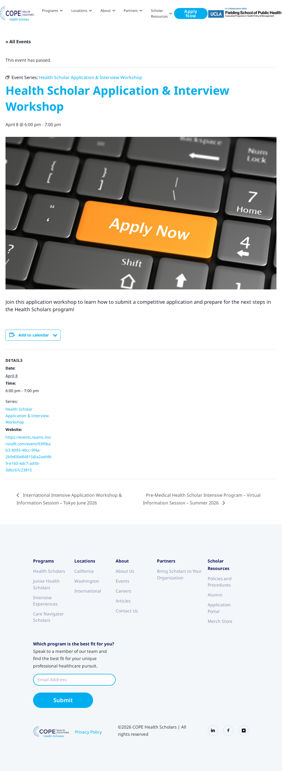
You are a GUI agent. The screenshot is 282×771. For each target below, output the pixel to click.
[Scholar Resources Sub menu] (171, 13)
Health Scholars (49, 571)
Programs (50, 10)
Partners (131, 10)
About (106, 10)
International (87, 591)
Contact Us (127, 611)
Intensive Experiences (45, 600)
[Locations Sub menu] (90, 10)
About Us (125, 571)
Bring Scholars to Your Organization (179, 574)
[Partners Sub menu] (141, 10)
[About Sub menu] (114, 10)
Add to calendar (33, 335)
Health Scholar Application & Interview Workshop (27, 415)
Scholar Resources (159, 13)
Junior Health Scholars (46, 584)
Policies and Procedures (220, 581)
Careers (123, 591)
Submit (63, 700)
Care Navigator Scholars (48, 617)
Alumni (215, 595)
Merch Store (220, 621)
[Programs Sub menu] (61, 10)
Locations (79, 10)
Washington (86, 581)
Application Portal (219, 608)
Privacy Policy (88, 732)
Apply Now (190, 13)
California (84, 571)
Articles (123, 601)
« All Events (18, 42)
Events (122, 581)
